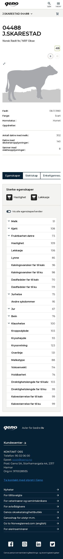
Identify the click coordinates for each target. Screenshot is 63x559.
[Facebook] (10, 544)
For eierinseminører (16, 529)
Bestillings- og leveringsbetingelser (44, 553)
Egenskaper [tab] (12, 175)
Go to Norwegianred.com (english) (25, 523)
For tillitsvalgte (13, 495)
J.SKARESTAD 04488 (15, 13)
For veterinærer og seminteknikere (25, 501)
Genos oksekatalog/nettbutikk (23, 512)
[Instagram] (24, 544)
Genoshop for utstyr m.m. (19, 517)
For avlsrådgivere (14, 506)
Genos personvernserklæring (16, 553)
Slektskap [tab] (31, 175)
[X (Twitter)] (52, 544)
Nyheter (9, 489)
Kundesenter (13, 442)
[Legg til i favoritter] (57, 56)
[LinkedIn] (38, 544)
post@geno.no (22, 459)
